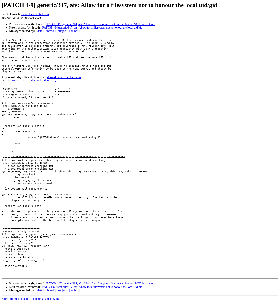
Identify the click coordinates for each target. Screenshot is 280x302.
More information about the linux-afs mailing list (31, 298)
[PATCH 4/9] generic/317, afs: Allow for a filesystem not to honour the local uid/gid (91, 27)
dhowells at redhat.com (35, 14)
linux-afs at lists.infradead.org (32, 80)
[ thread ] (50, 31)
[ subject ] (62, 31)
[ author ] (74, 31)
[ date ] (40, 31)
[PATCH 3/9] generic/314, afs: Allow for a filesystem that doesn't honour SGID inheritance (100, 24)
